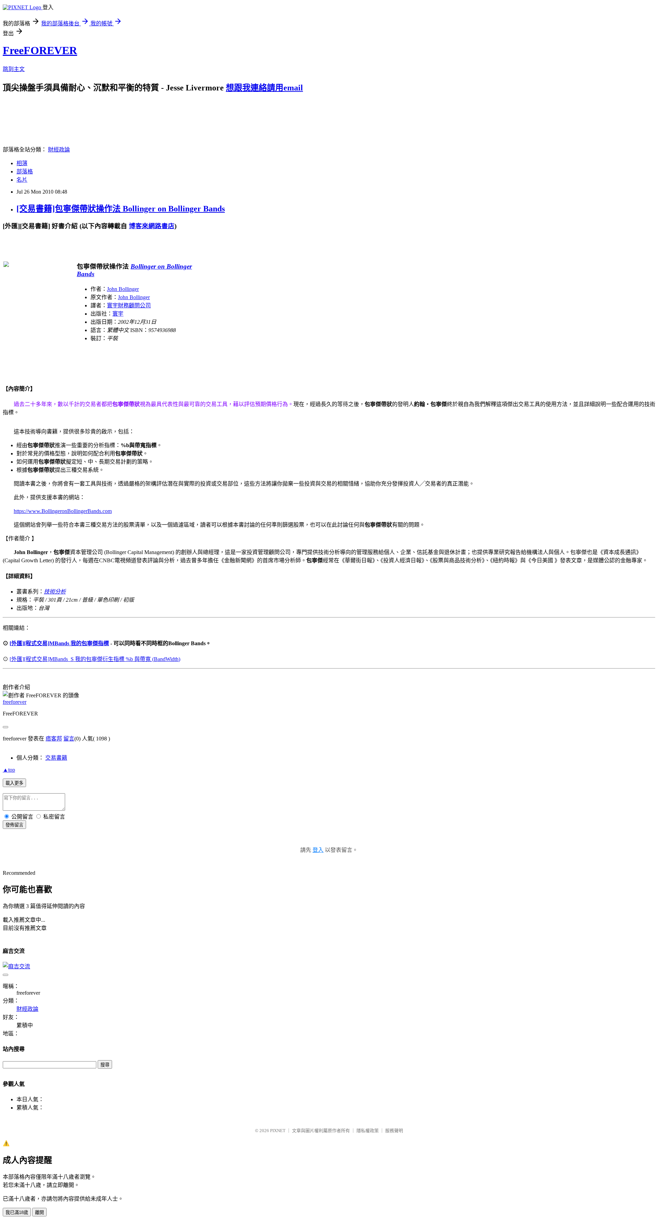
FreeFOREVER (40, 50)
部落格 (24, 171)
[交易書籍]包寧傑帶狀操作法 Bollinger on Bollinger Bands (120, 208)
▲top (9, 770)
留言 (68, 738)
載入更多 (14, 783)
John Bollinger (123, 289)
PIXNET (277, 1130)
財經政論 (59, 149)
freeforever (14, 702)
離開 (39, 1212)
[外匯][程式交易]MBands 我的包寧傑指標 (59, 643)
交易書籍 (56, 758)
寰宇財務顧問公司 (129, 305)
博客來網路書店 (151, 226)
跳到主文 (14, 69)
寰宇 (117, 314)
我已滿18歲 (16, 1212)
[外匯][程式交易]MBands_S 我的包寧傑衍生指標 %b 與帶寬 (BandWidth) (95, 659)
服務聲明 (394, 1130)
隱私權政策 (367, 1130)
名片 (21, 180)
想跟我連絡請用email (264, 87)
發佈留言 (14, 824)
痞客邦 (54, 738)
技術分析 (55, 591)
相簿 (21, 163)
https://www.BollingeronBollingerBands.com (63, 511)
